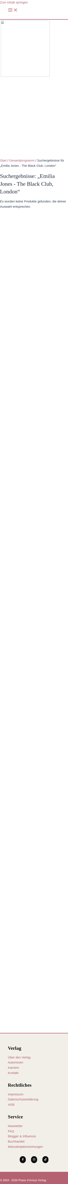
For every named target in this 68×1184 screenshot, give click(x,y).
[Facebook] (23, 1159)
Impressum (15, 1094)
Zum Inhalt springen (14, 2)
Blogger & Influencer (22, 1136)
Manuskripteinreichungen (25, 1146)
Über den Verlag (19, 1057)
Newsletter (15, 1126)
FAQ (11, 1131)
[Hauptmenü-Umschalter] (12, 10)
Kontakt (13, 1073)
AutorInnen (15, 1062)
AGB (11, 1104)
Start (3, 160)
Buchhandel (16, 1141)
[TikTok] (45, 1159)
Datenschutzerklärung (23, 1099)
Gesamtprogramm (22, 160)
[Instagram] (34, 1159)
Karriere (13, 1067)
